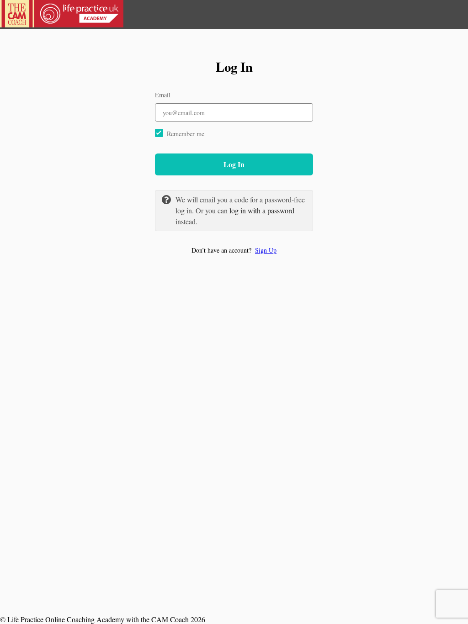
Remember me (185, 133)
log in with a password (261, 210)
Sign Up (266, 250)
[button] (234, 250)
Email (162, 94)
